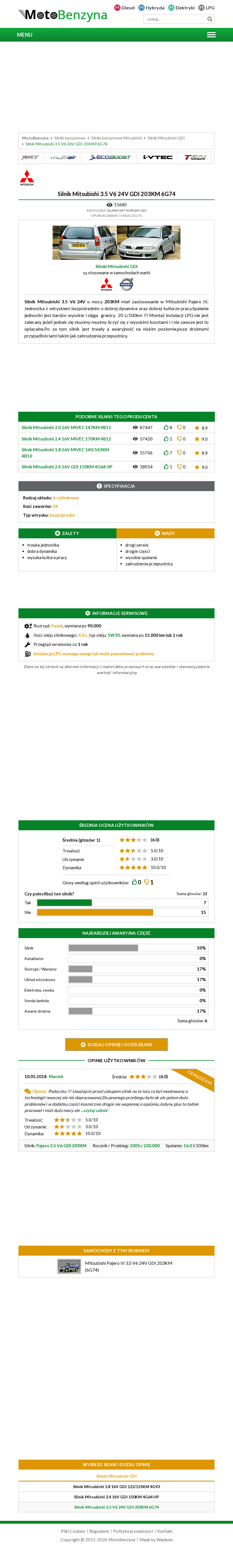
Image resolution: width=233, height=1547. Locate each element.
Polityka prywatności (133, 1531)
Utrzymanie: (35, 1126)
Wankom (165, 1539)
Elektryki (185, 7)
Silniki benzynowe (70, 137)
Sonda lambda (36, 1000)
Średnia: (119, 1076)
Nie (27, 912)
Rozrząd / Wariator (40, 969)
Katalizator (34, 958)
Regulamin (99, 1531)
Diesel (128, 7)
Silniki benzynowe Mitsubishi (116, 137)
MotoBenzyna (35, 137)
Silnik (29, 947)
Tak (27, 902)
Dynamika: (34, 1133)
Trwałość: (33, 1119)
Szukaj (210, 19)
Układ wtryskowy (39, 979)
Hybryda (155, 7)
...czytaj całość (94, 1110)
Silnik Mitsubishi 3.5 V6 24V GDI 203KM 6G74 (116, 1507)
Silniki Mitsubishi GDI (166, 137)
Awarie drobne (37, 1011)
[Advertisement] (116, 87)
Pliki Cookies (73, 1531)
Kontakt (164, 1531)
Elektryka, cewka (39, 990)
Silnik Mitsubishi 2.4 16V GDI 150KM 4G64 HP (116, 1496)
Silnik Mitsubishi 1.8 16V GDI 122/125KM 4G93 (116, 1486)
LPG (210, 7)
